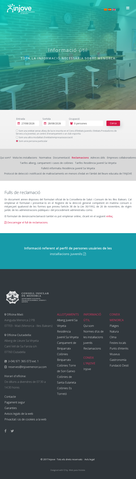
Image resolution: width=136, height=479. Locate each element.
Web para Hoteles (77, 470)
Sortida (46, 118)
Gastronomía (118, 360)
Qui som (88, 326)
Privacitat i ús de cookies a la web (25, 419)
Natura (114, 331)
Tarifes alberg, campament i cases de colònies (46, 163)
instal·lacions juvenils (66, 254)
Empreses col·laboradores (121, 157)
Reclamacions (80, 157)
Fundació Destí (119, 365)
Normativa (45, 157)
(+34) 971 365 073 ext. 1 (23, 361)
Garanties (10, 408)
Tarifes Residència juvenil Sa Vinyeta (95, 163)
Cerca (113, 123)
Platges (114, 326)
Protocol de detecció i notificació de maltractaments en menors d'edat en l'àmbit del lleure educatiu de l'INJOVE (68, 173)
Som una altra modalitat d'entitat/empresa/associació (45, 137)
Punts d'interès (119, 348)
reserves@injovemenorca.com (27, 367)
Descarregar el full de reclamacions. (27, 222)
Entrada (20, 118)
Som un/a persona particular (32, 141)
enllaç (109, 216)
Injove (87, 369)
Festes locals (118, 343)
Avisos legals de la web (18, 414)
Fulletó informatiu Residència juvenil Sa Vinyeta (68, 168)
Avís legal (89, 459)
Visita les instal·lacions (25, 157)
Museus (115, 354)
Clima (113, 337)
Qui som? (5, 157)
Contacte (10, 397)
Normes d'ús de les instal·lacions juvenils (93, 337)
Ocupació (74, 118)
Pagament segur (14, 402)
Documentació (61, 157)
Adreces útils (97, 157)
